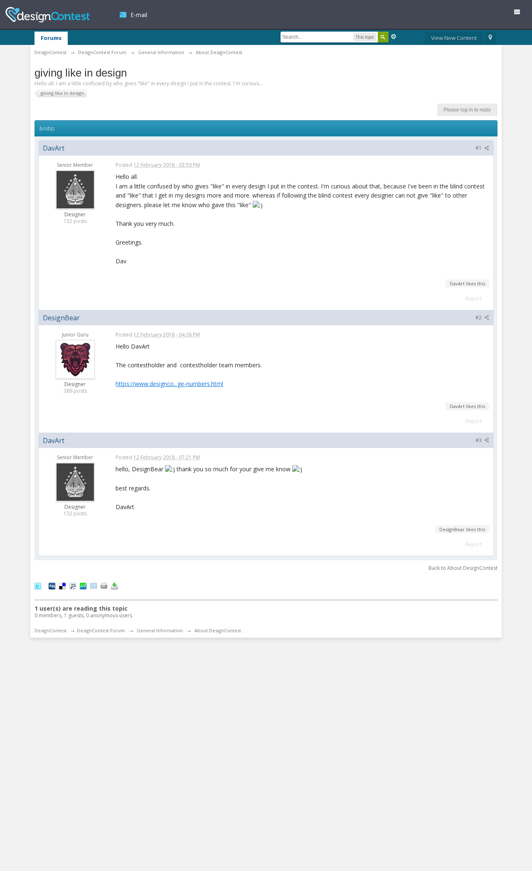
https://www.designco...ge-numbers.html (169, 384)
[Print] (104, 585)
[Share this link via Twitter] (37, 585)
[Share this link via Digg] (52, 585)
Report (474, 298)
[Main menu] (520, 13)
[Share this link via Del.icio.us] (62, 585)
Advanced (393, 36)
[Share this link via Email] (93, 585)
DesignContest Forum (101, 630)
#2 (479, 317)
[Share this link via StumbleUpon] (83, 585)
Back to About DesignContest (463, 568)
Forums (51, 38)
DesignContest (47, 14)
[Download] (114, 585)
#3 (479, 440)
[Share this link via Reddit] (72, 585)
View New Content (454, 38)
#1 (479, 147)
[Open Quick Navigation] (490, 38)
